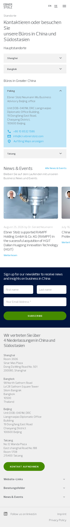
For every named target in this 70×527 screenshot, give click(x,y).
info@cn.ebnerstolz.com (28, 136)
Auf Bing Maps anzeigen (28, 141)
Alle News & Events (55, 168)
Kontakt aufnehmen (24, 466)
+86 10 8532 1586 (24, 131)
